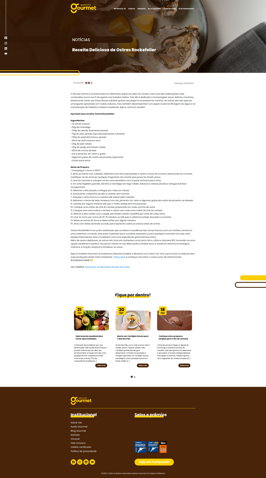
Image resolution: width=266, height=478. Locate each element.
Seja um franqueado (154, 462)
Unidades (141, 9)
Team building (170, 9)
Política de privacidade (83, 451)
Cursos (131, 9)
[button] (132, 377)
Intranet (75, 438)
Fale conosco (78, 442)
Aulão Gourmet (79, 426)
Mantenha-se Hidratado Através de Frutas (107, 267)
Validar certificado (81, 447)
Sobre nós (76, 422)
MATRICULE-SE (120, 9)
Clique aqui (119, 257)
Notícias (75, 434)
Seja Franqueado (186, 9)
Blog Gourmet (154, 9)
